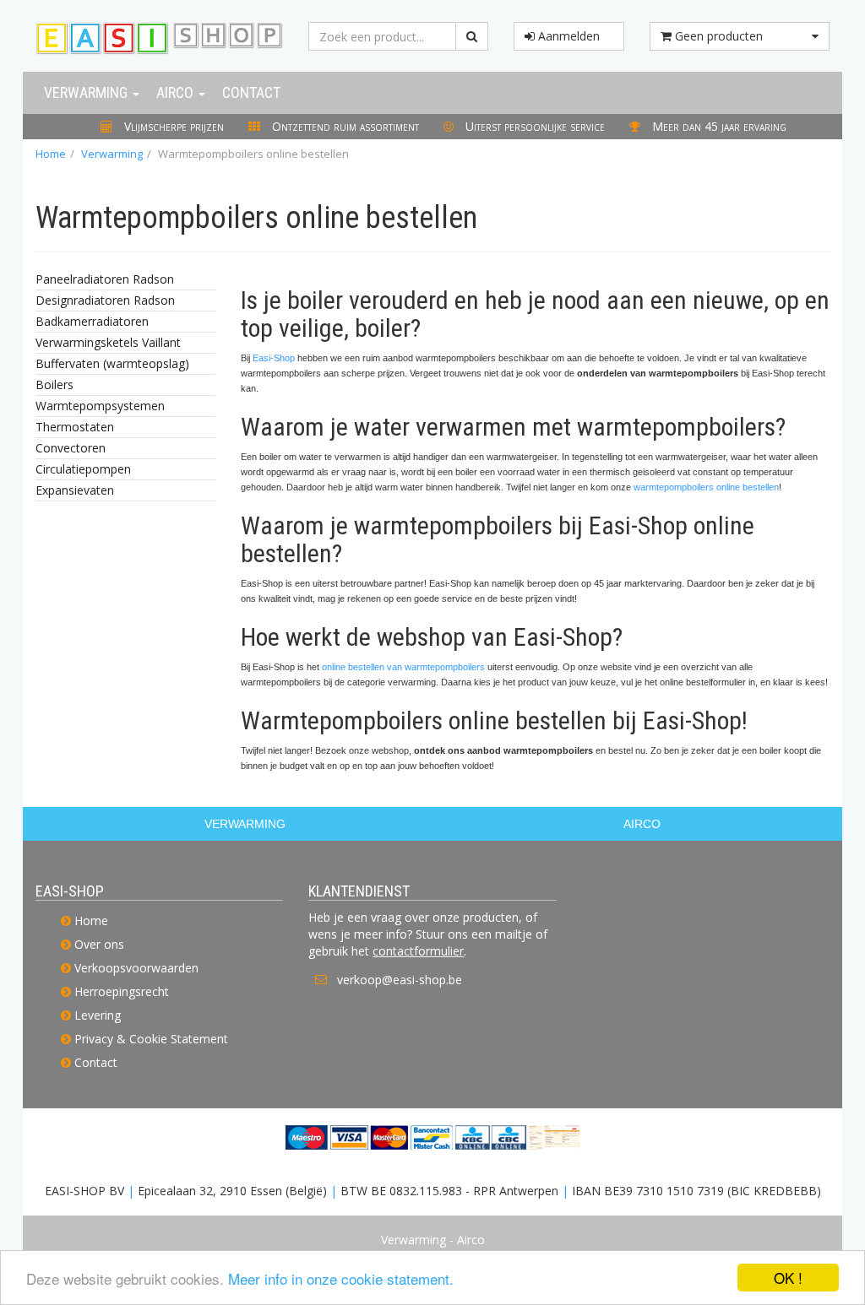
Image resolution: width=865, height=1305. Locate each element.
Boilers (54, 384)
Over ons (99, 944)
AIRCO (642, 824)
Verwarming (87, 92)
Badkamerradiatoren (92, 321)
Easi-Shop (274, 358)
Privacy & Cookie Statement (151, 1039)
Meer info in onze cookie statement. (341, 1278)
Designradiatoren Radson (105, 300)
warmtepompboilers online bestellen (706, 487)
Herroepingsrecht (121, 991)
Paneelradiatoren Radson (104, 279)
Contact (251, 92)
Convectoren (70, 448)
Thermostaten (74, 427)
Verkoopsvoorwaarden (136, 968)
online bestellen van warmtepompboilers (403, 667)
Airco (176, 92)
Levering (97, 1015)
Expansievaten (74, 490)
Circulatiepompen (83, 469)
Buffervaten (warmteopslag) (112, 363)
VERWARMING (245, 824)
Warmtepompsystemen (100, 406)
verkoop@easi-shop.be (399, 980)
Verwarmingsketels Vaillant (108, 342)
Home (50, 153)
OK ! (788, 1277)
